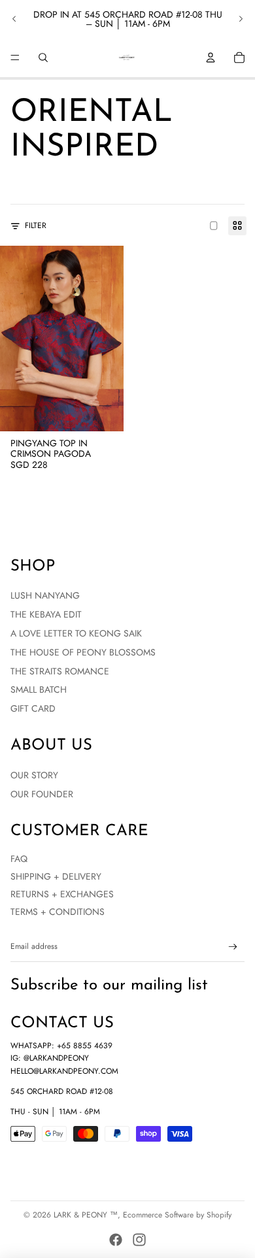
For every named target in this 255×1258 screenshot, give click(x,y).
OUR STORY (34, 775)
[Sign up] (233, 947)
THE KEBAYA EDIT (46, 614)
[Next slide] (240, 19)
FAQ (18, 858)
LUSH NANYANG (45, 595)
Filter (35, 225)
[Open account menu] (210, 57)
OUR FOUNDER (41, 794)
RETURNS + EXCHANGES (62, 894)
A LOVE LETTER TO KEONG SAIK (76, 633)
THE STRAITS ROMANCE (59, 671)
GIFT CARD (33, 708)
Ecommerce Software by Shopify (177, 1215)
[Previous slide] (14, 19)
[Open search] (43, 57)
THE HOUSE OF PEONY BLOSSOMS (83, 652)
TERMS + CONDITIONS (57, 911)
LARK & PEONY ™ (86, 1215)
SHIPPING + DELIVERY (55, 876)
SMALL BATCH (38, 689)
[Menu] (15, 57)
